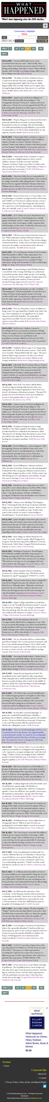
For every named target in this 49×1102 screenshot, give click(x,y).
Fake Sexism (41, 321)
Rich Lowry (20, 399)
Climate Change (13, 497)
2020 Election (35, 439)
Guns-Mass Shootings (11, 380)
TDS (26, 284)
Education (28, 90)
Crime (21, 478)
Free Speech (14, 112)
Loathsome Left (22, 152)
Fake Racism (26, 73)
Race (31, 152)
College (12, 264)
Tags (4, 37)
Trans (35, 90)
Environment (33, 816)
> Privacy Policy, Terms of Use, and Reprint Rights (25, 1082)
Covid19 (6, 343)
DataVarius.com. (36, 1098)
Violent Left (33, 284)
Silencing (23, 112)
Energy (16, 228)
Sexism (4, 867)
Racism (37, 152)
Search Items (42, 37)
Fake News (14, 343)
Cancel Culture (28, 208)
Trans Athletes (37, 827)
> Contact (42, 1078)
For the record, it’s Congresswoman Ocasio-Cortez (18, 229)
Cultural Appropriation (11, 708)
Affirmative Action (31, 918)
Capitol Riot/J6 (27, 377)
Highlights (31, 31)
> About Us (41, 1074)
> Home (6, 1066)
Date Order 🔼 (42, 41)
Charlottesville (23, 938)
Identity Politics (8, 152)
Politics (23, 343)
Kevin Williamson (14, 480)
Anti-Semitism (31, 593)
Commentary (19, 31)
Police (36, 132)
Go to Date (19, 41)
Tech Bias (31, 112)
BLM (29, 796)
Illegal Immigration (36, 360)
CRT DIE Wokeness (28, 149)
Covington (35, 632)
